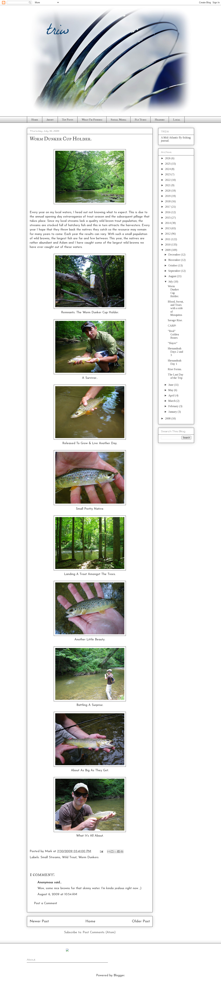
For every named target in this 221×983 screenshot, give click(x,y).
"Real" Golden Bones (173, 334)
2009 (168, 249)
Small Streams (50, 857)
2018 (168, 201)
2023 (168, 174)
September (174, 270)
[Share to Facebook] (118, 851)
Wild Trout (69, 857)
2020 (168, 190)
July (171, 281)
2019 (168, 195)
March (172, 400)
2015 (168, 217)
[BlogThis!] (112, 851)
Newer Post (39, 921)
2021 (168, 185)
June (171, 384)
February (173, 406)
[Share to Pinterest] (122, 851)
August (172, 276)
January (173, 411)
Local (176, 119)
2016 (168, 212)
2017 (168, 206)
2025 (168, 163)
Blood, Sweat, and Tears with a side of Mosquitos (176, 308)
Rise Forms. (175, 369)
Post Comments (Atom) (99, 932)
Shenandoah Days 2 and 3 (175, 351)
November (174, 259)
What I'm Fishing (92, 119)
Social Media (118, 119)
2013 (168, 228)
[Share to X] (115, 851)
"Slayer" (172, 343)
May (171, 390)
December (174, 254)
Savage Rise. (175, 320)
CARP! (172, 325)
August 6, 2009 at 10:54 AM (57, 894)
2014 (168, 222)
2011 (168, 239)
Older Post (141, 921)
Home (34, 119)
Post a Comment (45, 903)
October (173, 265)
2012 (168, 233)
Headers (160, 119)
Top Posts (67, 119)
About (50, 119)
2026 (168, 158)
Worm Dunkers (88, 857)
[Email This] (108, 851)
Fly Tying (140, 119)
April (171, 395)
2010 (168, 244)
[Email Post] (101, 851)
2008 (168, 418)
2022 (168, 179)
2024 (168, 169)
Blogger (119, 975)
